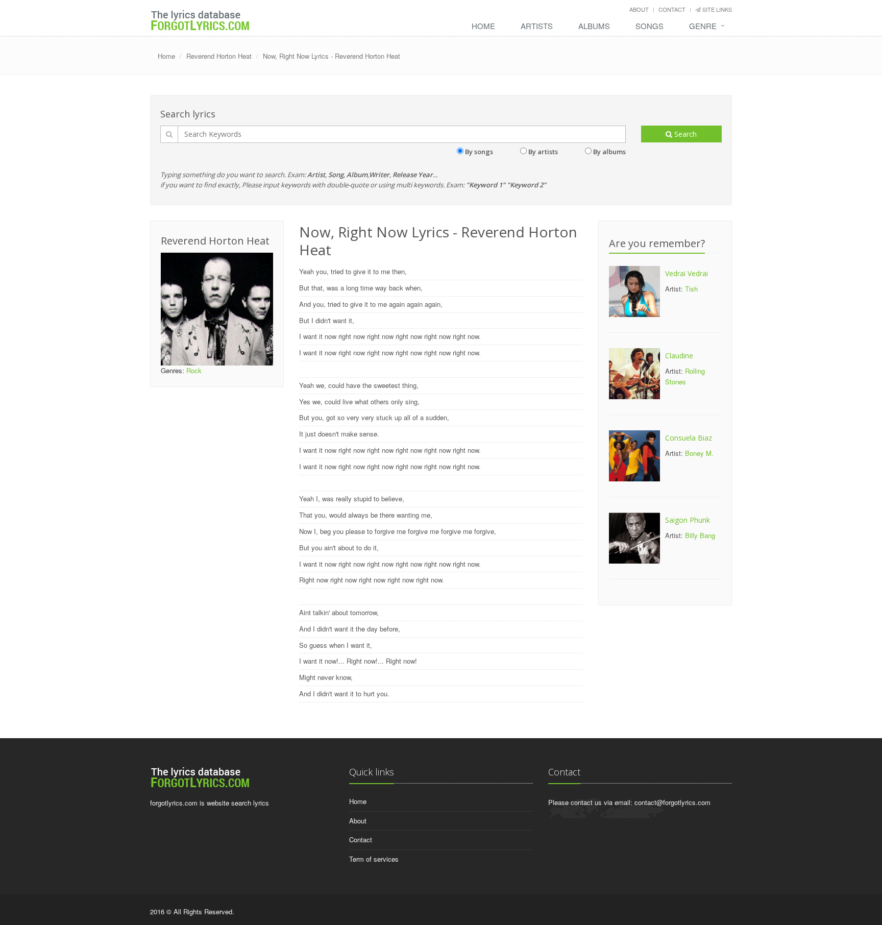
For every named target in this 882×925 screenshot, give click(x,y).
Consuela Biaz (688, 438)
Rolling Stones (685, 376)
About (639, 9)
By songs (479, 151)
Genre (703, 25)
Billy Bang (700, 535)
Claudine (679, 355)
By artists (543, 151)
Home (483, 25)
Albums (594, 25)
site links (716, 9)
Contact (671, 9)
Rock (194, 370)
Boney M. (699, 453)
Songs (649, 25)
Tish (691, 289)
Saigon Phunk (687, 520)
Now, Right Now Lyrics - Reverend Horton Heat (331, 56)
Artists (537, 25)
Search (684, 134)
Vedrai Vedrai (686, 273)
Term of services (374, 859)
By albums (609, 151)
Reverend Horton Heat (219, 56)
